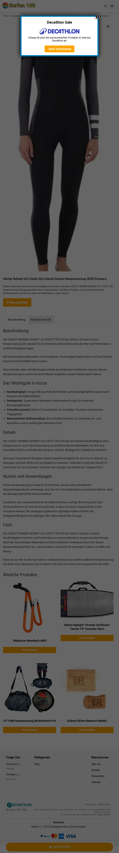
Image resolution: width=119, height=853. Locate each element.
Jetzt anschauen (59, 49)
